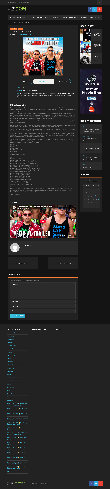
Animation (31, 17)
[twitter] (94, 9)
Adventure (21, 17)
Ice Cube (59, 93)
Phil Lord (34, 90)
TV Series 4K (10, 397)
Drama (47, 17)
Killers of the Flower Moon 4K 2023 (90, 158)
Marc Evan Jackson (49, 95)
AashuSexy (86, 136)
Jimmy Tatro (70, 93)
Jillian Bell (64, 93)
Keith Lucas (32, 95)
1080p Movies (94, 17)
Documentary (74, 17)
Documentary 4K (11, 345)
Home (9, 22)
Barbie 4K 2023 (87, 167)
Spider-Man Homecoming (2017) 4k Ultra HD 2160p (97, 47)
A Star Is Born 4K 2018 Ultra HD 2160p (96, 58)
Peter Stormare (67, 95)
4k (16, 34)
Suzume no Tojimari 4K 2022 (90, 139)
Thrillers (63, 17)
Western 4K (10, 365)
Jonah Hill (26, 95)
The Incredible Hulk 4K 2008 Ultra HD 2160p (91, 130)
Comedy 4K (14, 28)
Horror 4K (9, 352)
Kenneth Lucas (39, 95)
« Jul (84, 210)
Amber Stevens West (25, 93)
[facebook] (90, 9)
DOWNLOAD (43, 82)
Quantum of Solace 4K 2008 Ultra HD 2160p (97, 35)
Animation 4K (10, 339)
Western (84, 17)
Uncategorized (10, 400)
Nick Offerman (58, 95)
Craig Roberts (52, 93)
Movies (12, 17)
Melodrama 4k (11, 355)
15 (96, 195)
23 (98, 199)
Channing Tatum (44, 93)
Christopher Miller (27, 90)
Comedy (40, 17)
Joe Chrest (20, 95)
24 (84, 202)
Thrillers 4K (10, 361)
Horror (55, 17)
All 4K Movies (10, 336)
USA (23, 87)
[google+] (99, 9)
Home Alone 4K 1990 (20, 263)
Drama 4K (10, 349)
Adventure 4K (11, 333)
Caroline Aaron (35, 93)
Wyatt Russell (20, 96)
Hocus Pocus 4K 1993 (64, 263)
